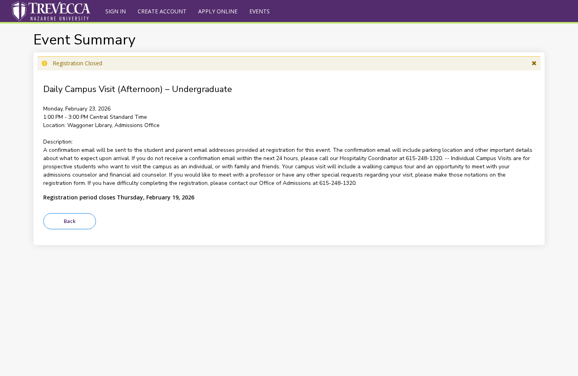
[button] (534, 63)
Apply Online (217, 11)
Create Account (162, 11)
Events (259, 11)
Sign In (115, 11)
